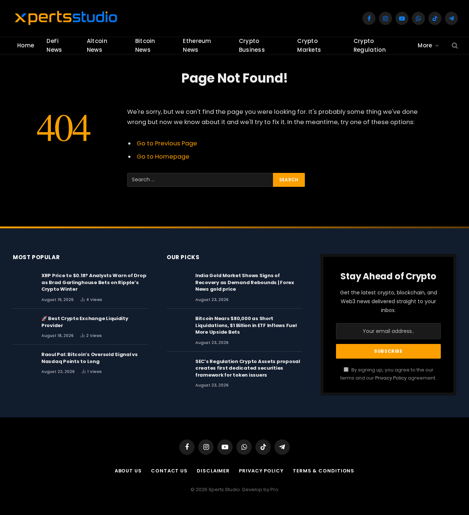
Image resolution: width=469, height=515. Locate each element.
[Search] (454, 45)
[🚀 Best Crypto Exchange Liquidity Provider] (24, 326)
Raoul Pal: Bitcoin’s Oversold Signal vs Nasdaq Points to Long (89, 358)
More (425, 45)
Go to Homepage (163, 156)
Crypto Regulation (370, 45)
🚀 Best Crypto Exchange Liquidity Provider (84, 322)
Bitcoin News (145, 45)
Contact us (169, 470)
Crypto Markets (309, 45)
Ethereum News (197, 45)
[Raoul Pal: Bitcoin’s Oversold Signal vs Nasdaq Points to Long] (24, 362)
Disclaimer (213, 470)
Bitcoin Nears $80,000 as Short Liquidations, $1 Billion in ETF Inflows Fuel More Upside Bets (246, 325)
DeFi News (54, 45)
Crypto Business (252, 45)
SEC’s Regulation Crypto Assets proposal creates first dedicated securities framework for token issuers (247, 368)
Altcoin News (97, 45)
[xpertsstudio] (66, 18)
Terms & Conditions (323, 470)
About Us (128, 470)
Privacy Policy (391, 378)
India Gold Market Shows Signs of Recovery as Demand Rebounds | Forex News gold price (244, 282)
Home (25, 45)
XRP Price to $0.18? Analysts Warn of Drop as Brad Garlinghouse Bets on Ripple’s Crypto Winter (93, 282)
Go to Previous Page (167, 143)
